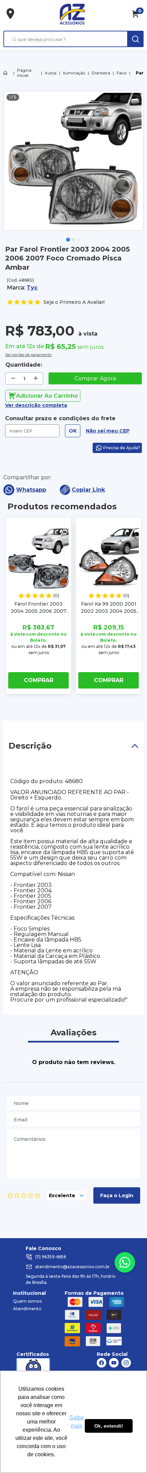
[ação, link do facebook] (101, 1363)
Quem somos (27, 1301)
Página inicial (24, 73)
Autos (50, 72)
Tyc (32, 287)
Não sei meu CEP (108, 431)
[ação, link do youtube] (114, 1363)
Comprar (38, 680)
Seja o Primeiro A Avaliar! (74, 302)
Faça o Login (116, 1195)
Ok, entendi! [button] (108, 1426)
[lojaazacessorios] (72, 14)
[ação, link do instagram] (126, 1363)
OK (73, 431)
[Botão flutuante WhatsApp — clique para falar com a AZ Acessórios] (125, 1262)
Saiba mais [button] (76, 1422)
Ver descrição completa (36, 405)
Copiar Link (88, 489)
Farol (121, 72)
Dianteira (101, 72)
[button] (68, 240)
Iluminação (74, 72)
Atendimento (27, 1308)
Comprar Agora (95, 378)
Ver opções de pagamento (28, 354)
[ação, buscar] (135, 39)
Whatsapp (31, 489)
